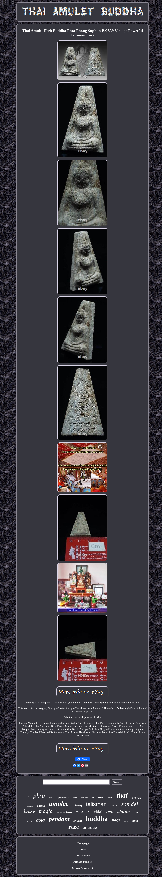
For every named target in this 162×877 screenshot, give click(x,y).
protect (30, 806)
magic (45, 811)
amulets (84, 797)
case (126, 821)
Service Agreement (82, 867)
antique (90, 827)
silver (98, 797)
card (26, 797)
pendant (59, 818)
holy (29, 821)
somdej (130, 804)
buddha (97, 818)
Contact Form (82, 855)
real (109, 811)
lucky (29, 811)
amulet (58, 803)
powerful (63, 797)
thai (122, 795)
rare (73, 826)
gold (40, 820)
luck (114, 805)
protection (64, 812)
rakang (77, 805)
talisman (96, 804)
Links (82, 849)
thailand (82, 812)
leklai (97, 811)
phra (39, 795)
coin (110, 797)
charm (77, 820)
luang (137, 812)
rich (75, 797)
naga (116, 820)
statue (123, 811)
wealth (41, 805)
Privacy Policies (82, 861)
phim (135, 820)
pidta (52, 797)
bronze (136, 797)
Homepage (83, 843)
